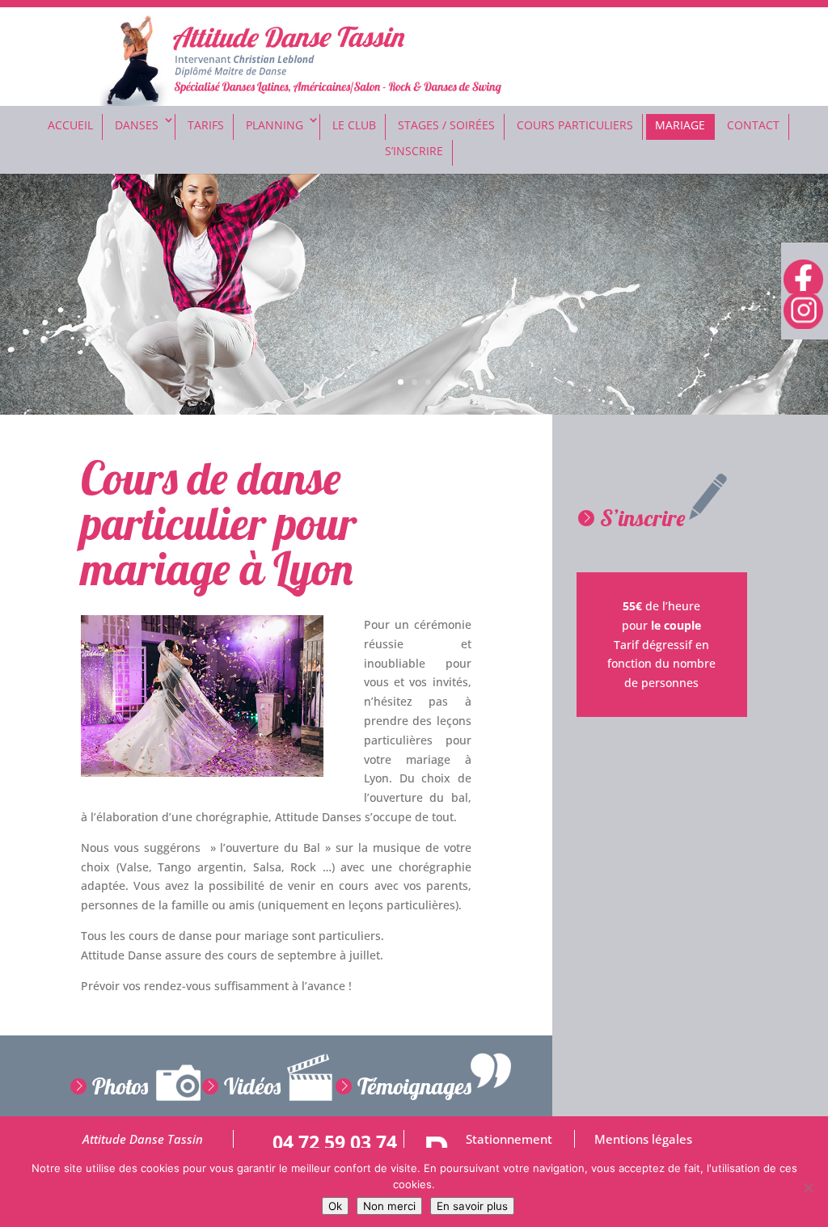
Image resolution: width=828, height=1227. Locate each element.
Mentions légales (643, 1139)
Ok (335, 1206)
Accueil (70, 125)
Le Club (354, 125)
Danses (136, 125)
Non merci (389, 1206)
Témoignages (414, 1086)
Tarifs (206, 125)
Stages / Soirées (446, 125)
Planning (274, 125)
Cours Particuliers (575, 125)
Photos (120, 1086)
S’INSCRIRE (414, 150)
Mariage (680, 125)
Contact (753, 125)
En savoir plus (472, 1206)
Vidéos (252, 1086)
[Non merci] (808, 1187)
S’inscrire (642, 518)
